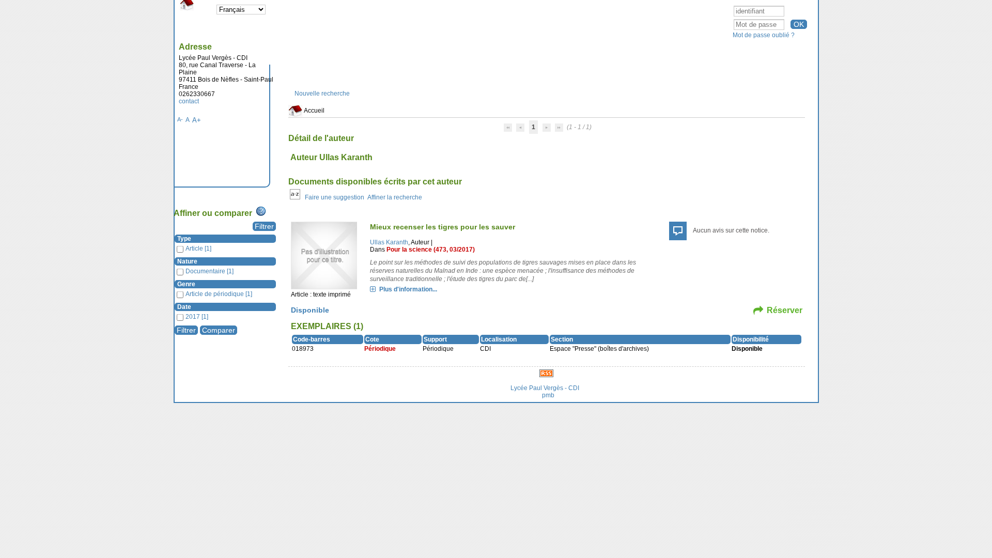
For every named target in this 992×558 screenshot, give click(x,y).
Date (184, 307)
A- (180, 119)
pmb (548, 395)
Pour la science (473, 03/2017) (430, 249)
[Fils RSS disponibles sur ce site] (546, 373)
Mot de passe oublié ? (764, 35)
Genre (186, 284)
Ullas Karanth (389, 242)
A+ (196, 120)
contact (189, 101)
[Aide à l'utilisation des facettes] (261, 211)
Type (184, 238)
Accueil (313, 110)
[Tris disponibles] (295, 197)
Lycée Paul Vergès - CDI (544, 388)
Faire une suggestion (334, 197)
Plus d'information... (408, 289)
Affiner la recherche (394, 197)
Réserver (784, 310)
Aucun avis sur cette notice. (731, 230)
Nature (187, 261)
